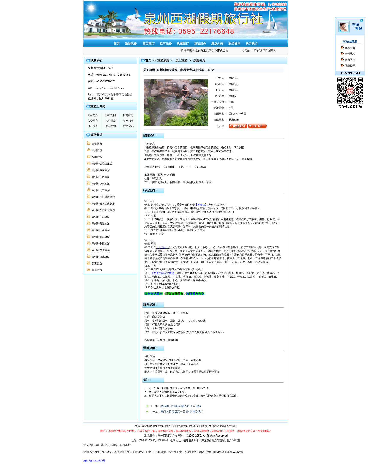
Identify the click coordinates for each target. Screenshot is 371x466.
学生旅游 (96, 270)
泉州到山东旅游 (100, 236)
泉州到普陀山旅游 (101, 163)
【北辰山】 (162, 247)
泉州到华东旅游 (100, 183)
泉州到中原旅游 (100, 243)
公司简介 (93, 115)
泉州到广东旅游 (100, 216)
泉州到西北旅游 (100, 256)
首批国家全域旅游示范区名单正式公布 (200, 50)
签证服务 (200, 43)
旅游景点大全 (195, 293)
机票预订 (183, 43)
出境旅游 (96, 143)
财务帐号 (128, 115)
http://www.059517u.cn (110, 88)
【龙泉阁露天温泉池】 (164, 272)
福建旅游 (96, 156)
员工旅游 (96, 263)
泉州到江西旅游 (100, 230)
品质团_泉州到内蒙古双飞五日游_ (181, 406)
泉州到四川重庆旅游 (102, 196)
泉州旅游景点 (153, 293)
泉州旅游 (96, 150)
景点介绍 (217, 43)
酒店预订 (159, 425)
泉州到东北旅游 (100, 250)
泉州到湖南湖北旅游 (102, 210)
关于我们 (252, 43)
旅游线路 (131, 43)
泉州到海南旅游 (100, 170)
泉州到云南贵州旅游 (102, 203)
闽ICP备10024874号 (94, 460)
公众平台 (93, 120)
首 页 (137, 425)
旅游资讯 (234, 43)
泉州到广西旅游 (100, 176)
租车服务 (128, 120)
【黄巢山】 (201, 204)
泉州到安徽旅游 (100, 223)
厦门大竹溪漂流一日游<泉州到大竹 (182, 411)
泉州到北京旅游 (100, 190)
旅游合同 (110, 115)
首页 (117, 43)
